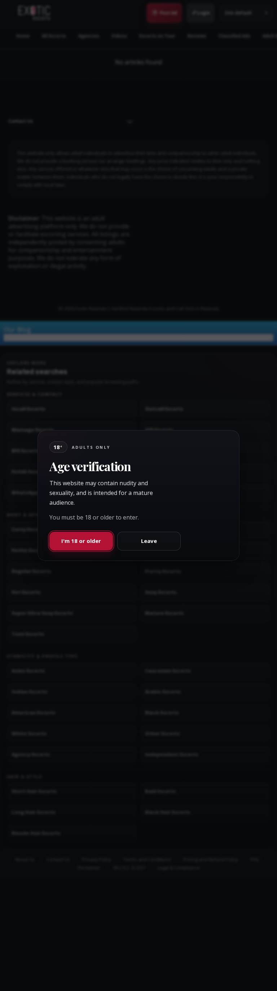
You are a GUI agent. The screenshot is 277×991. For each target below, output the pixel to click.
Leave (149, 540)
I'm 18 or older (81, 540)
